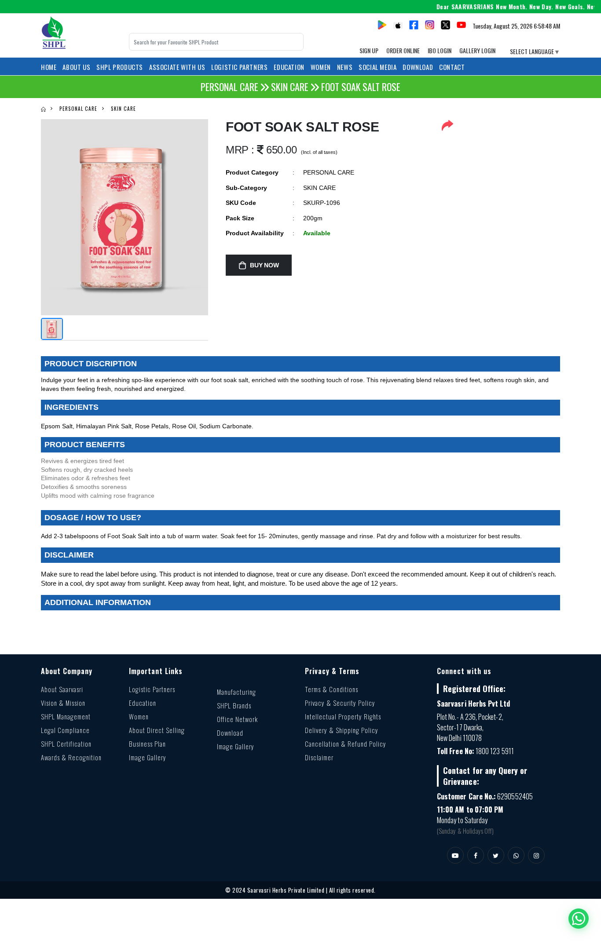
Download (418, 67)
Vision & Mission (63, 703)
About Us (76, 67)
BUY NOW (264, 265)
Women (139, 716)
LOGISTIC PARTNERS (239, 67)
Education (142, 703)
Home (48, 67)
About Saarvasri (62, 689)
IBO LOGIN (439, 50)
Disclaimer (319, 757)
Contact (452, 67)
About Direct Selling (157, 730)
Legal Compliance (65, 730)
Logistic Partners (152, 689)
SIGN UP (368, 50)
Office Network (237, 719)
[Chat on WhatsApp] (578, 918)
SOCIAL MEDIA (377, 67)
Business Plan (147, 743)
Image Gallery (147, 757)
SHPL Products (119, 67)
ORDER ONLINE (403, 50)
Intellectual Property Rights (343, 716)
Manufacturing (236, 692)
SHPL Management (66, 716)
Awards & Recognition (71, 757)
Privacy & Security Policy (340, 703)
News (344, 67)
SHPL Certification (66, 743)
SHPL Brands (234, 705)
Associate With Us (177, 67)
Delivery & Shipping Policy (341, 730)
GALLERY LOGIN (477, 50)
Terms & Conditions (331, 689)
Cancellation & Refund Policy (345, 743)
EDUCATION (289, 67)
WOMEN (321, 67)
